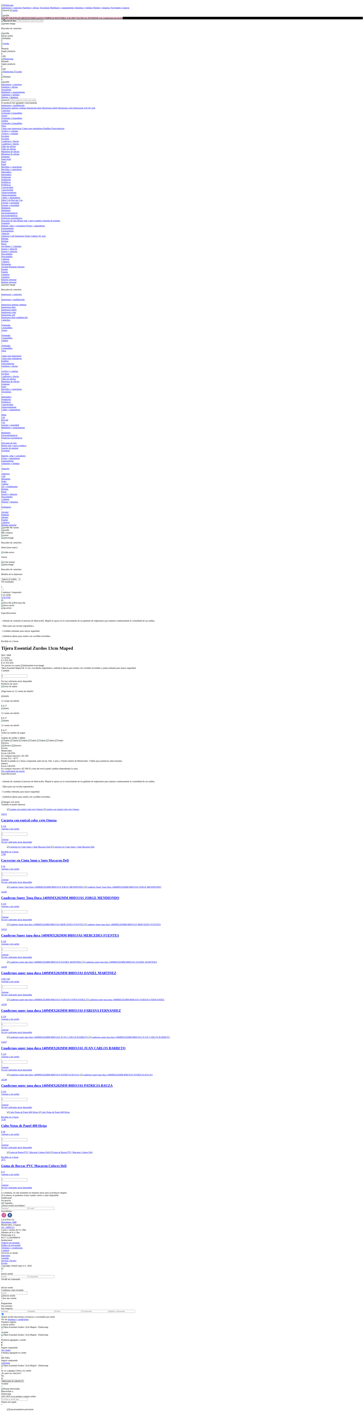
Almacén (5, 233)
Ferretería (5, 223)
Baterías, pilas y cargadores (13, 226)
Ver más (91, 108)
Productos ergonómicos (11, 218)
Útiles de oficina (8, 146)
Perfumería (6, 264)
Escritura (5, 136)
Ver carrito (6, 1350)
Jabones (20, 267)
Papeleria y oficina (30, 8)
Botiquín (13, 267)
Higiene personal (8, 279)
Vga (21, 200)
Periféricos (6, 182)
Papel (3, 162)
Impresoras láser (34, 108)
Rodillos (47, 128)
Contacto (125, 8)
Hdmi (4, 200)
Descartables (7, 254)
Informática (6, 172)
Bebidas (4, 238)
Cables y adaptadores (10, 197)
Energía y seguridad (10, 203)
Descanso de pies (9, 220)
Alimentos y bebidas (83, 8)
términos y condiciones (18, 1319)
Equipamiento (7, 228)
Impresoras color (66, 108)
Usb (9, 200)
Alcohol (5, 267)
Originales (6, 113)
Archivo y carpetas (9, 131)
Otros (3, 126)
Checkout (5, 1363)
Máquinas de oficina (10, 154)
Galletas (34, 236)
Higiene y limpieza (101, 8)
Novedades (116, 8)
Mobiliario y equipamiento (62, 8)
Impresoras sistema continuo (14, 108)
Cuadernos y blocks (10, 141)
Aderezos (5, 236)
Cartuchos (5, 110)
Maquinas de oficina (10, 151)
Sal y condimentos (9, 486)
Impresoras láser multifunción (14, 317)
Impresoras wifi (81, 108)
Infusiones (20, 236)
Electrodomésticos (9, 213)
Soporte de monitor (51, 220)
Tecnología (44, 8)
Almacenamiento (8, 192)
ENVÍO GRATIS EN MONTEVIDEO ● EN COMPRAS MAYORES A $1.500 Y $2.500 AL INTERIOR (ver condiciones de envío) (62, 18)
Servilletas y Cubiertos (11, 246)
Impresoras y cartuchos (11, 8)
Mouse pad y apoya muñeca (30, 220)
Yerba (28, 236)
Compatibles (16, 113)
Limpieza (5, 274)
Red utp (15, 200)
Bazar (3, 244)
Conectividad (7, 187)
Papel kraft (6, 159)
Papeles (4, 269)
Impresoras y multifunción (13, 105)
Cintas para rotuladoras (32, 128)
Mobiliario (6, 208)
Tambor (4, 121)
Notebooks (6, 177)
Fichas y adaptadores (35, 226)
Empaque (5, 156)
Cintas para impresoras (11, 128)
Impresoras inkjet (50, 108)
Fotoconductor (57, 128)
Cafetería (5, 259)
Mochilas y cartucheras (11, 167)
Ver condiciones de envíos (13, 771)
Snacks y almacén (9, 249)
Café (12, 236)
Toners (4, 115)
